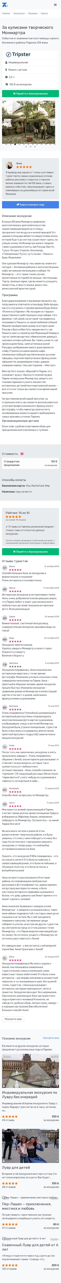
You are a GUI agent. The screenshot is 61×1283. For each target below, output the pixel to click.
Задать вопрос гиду (31, 204)
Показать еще (13, 1019)
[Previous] (7, 122)
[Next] (53, 122)
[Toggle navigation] (55, 5)
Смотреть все (51, 1038)
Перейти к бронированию (32, 93)
